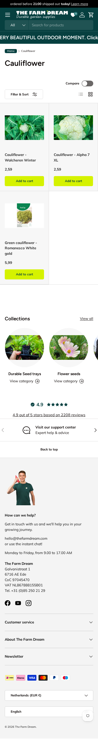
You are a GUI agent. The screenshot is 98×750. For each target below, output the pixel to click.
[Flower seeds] (68, 347)
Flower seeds (69, 374)
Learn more (79, 4)
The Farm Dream (25, 726)
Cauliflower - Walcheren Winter (20, 157)
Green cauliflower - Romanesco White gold (21, 248)
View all (86, 318)
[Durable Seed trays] (24, 347)
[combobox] (49, 25)
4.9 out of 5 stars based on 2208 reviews (49, 414)
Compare (72, 83)
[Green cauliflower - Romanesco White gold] (24, 215)
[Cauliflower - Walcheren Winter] (24, 127)
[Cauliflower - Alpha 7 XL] (73, 127)
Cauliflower (28, 51)
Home (11, 51)
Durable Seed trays (24, 374)
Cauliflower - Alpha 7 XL (72, 157)
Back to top (49, 449)
